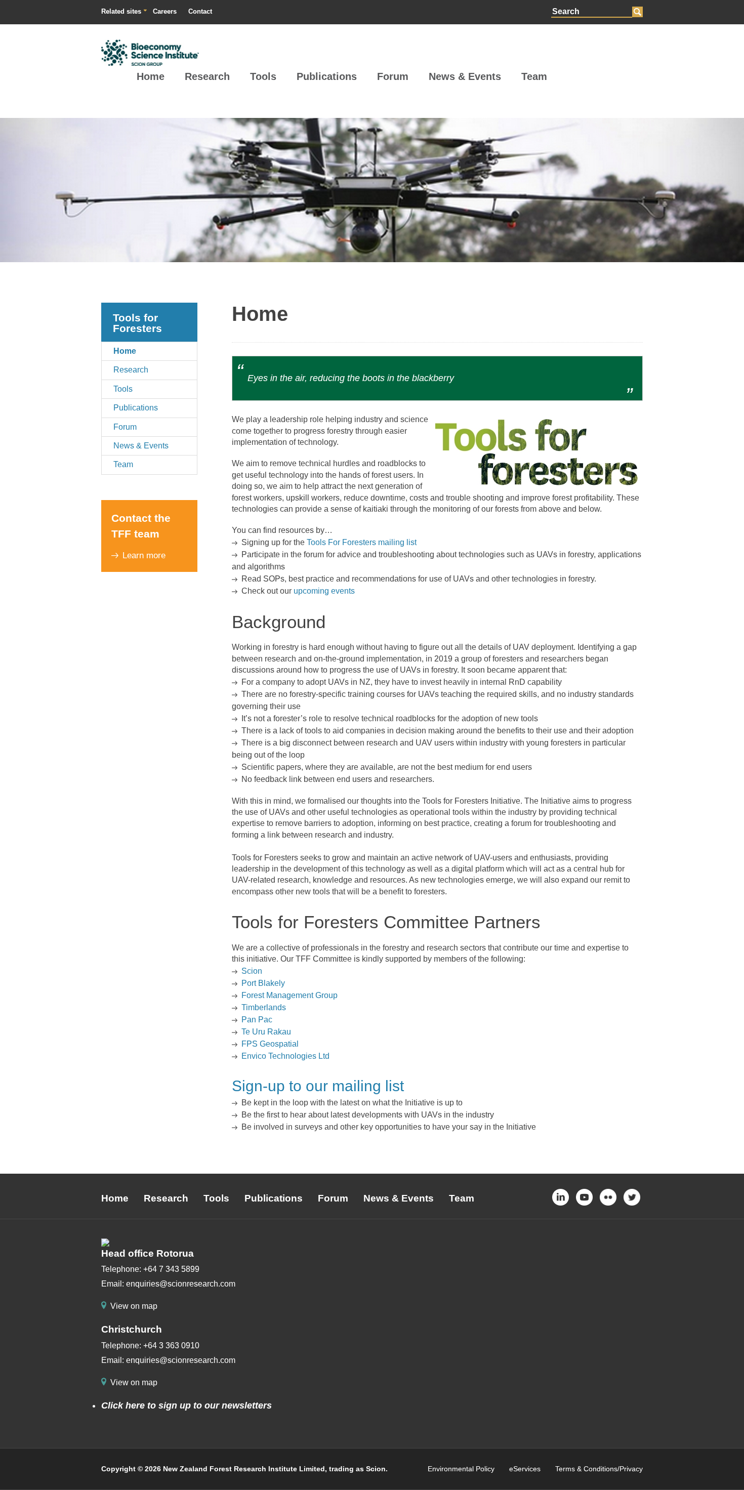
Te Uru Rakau (266, 1031)
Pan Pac (256, 1019)
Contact (200, 11)
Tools (263, 76)
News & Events (465, 76)
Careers (165, 11)
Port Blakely (263, 983)
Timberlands (263, 1007)
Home (150, 76)
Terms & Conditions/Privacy (599, 1469)
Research (207, 76)
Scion (251, 971)
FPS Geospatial (270, 1044)
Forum (392, 76)
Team (534, 76)
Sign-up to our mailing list (318, 1086)
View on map (133, 1306)
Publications (327, 76)
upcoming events (324, 591)
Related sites (121, 11)
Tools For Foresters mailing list (362, 542)
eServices (525, 1469)
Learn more (144, 555)
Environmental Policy (461, 1469)
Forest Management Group (289, 995)
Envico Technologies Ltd (285, 1056)
